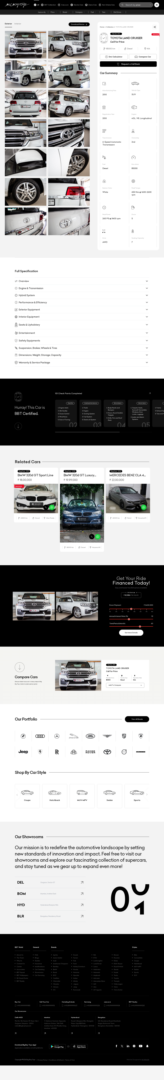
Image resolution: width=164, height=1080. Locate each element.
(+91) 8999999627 (70, 1005)
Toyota (116, 978)
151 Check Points (22, 978)
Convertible (138, 958)
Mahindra (96, 969)
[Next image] (56, 499)
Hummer (76, 972)
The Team (20, 958)
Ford (74, 964)
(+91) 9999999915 (48, 1005)
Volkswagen (118, 984)
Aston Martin (57, 958)
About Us (20, 955)
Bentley (55, 966)
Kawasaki (76, 990)
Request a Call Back (130, 64)
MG (94, 984)
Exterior (8, 24)
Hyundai (76, 975)
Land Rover (97, 964)
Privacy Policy (42, 1060)
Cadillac (56, 978)
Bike (135, 955)
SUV (135, 975)
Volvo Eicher (118, 990)
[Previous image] (16, 499)
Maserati (96, 972)
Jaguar (75, 984)
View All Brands (137, 719)
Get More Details (131, 633)
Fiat (74, 961)
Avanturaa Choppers (60, 964)
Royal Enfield (118, 966)
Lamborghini (97, 961)
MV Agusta (97, 990)
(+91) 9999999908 (113, 1005)
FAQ (36, 955)
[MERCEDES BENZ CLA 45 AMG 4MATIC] (128, 498)
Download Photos (77, 24)
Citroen (55, 987)
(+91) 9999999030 (138, 1005)
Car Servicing (39, 975)
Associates (21, 969)
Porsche (117, 958)
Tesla (116, 975)
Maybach (96, 975)
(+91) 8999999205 (93, 1005)
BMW (55, 969)
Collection (110, 27)
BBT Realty (20, 981)
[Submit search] (150, 5)
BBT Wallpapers (22, 975)
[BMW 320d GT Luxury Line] (82, 513)
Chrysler (56, 984)
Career (19, 966)
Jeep (75, 987)
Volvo (116, 987)
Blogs (37, 958)
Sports (136, 972)
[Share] (155, 27)
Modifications (40, 966)
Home (102, 27)
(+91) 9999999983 (23, 1005)
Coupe (136, 961)
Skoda (116, 969)
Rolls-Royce (118, 964)
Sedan (136, 969)
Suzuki (116, 972)
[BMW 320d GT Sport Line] (36, 498)
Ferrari (75, 958)
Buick (55, 972)
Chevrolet (56, 981)
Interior (17, 24)
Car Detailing (39, 969)
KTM (95, 958)
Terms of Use (70, 1060)
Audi (54, 961)
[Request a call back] (46, 507)
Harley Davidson (79, 966)
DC (54, 990)
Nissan (116, 955)
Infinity (75, 981)
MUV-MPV (137, 966)
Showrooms (39, 972)
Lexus (95, 966)
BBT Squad (21, 972)
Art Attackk (145, 1059)
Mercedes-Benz (99, 981)
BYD (54, 975)
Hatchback (138, 964)
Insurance (38, 964)
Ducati (75, 955)
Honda (75, 969)
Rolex (116, 961)
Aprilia (55, 955)
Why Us (19, 961)
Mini (94, 987)
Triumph (116, 981)
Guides (37, 961)
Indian (75, 978)
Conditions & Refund (56, 1060)
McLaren (96, 978)
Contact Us (21, 964)
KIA (94, 955)
